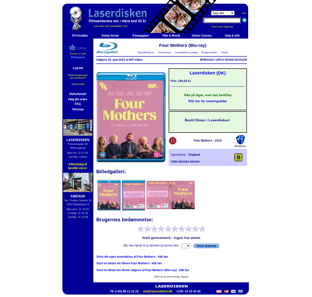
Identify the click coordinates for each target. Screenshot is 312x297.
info (244, 13)
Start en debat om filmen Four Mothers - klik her (129, 263)
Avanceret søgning (225, 26)
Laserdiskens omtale (186, 52)
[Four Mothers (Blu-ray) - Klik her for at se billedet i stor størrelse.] (131, 165)
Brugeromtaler (209, 52)
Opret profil (78, 84)
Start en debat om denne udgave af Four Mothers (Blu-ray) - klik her (142, 270)
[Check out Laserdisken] (73, 49)
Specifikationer (146, 52)
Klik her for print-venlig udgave (172, 276)
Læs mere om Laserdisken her (110, 26)
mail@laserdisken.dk (157, 291)
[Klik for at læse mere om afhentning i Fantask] (78, 182)
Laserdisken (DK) (208, 73)
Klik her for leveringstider (207, 101)
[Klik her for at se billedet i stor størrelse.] (109, 211)
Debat (224, 52)
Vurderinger (164, 52)
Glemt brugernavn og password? (78, 76)
